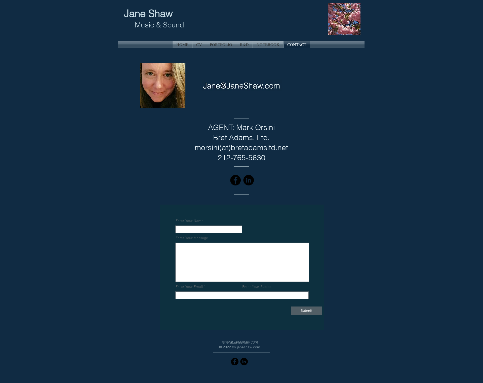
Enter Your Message (192, 238)
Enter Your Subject (257, 287)
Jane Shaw (150, 13)
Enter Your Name (190, 221)
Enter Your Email (189, 287)
